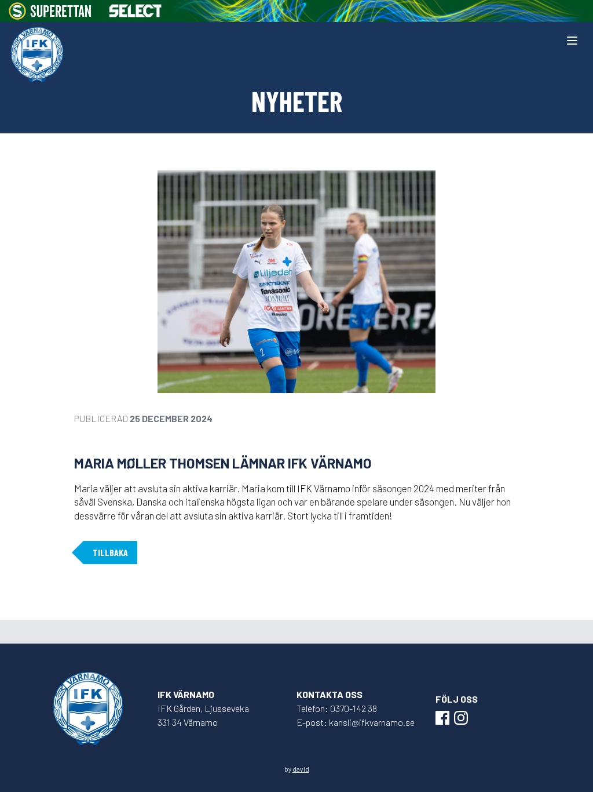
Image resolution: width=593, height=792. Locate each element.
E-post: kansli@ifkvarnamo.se (355, 722)
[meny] (572, 40)
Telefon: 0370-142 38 (336, 708)
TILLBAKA (110, 552)
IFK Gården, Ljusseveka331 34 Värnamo (203, 715)
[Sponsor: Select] (135, 10)
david (300, 769)
